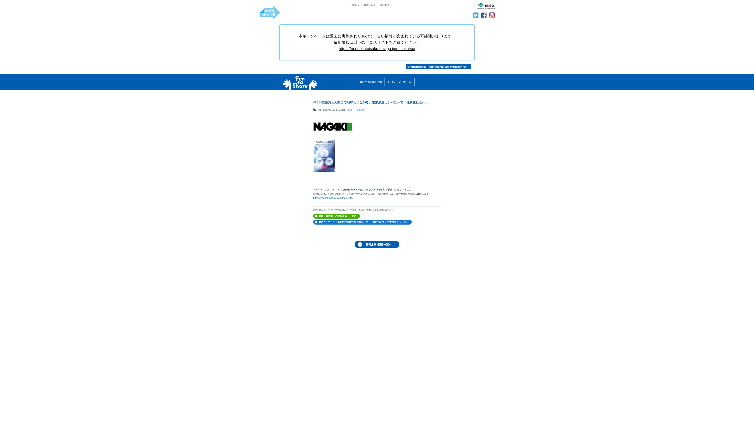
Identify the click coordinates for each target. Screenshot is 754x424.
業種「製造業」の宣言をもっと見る (337, 216)
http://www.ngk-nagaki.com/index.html (333, 198)
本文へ (355, 5)
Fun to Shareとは (370, 82)
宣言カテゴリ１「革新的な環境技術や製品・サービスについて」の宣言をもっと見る (363, 222)
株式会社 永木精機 (355, 110)
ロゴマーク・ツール (399, 82)
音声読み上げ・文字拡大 (377, 5)
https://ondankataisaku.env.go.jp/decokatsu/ (377, 49)
